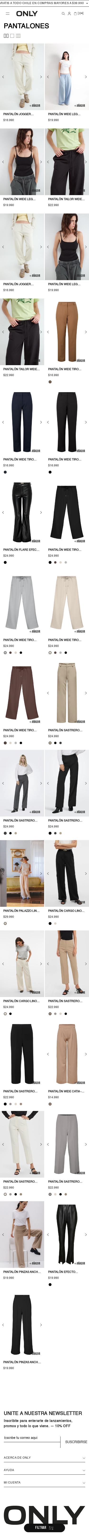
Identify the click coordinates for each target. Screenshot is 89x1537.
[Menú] (7, 14)
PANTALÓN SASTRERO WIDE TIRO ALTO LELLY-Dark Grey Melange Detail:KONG (19, 821)
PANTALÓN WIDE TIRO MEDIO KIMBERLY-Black (65, 550)
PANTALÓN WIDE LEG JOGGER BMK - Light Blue (63, 115)
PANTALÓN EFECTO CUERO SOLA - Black (63, 1273)
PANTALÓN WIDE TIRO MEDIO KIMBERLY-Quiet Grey (20, 641)
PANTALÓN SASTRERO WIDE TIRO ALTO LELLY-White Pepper (64, 731)
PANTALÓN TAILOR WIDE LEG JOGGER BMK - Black (66, 200)
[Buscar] (63, 14)
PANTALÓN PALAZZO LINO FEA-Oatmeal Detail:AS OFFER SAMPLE (21, 911)
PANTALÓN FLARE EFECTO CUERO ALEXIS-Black (21, 550)
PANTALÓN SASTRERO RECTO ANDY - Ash (64, 1182)
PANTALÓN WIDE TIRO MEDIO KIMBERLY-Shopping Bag (18, 731)
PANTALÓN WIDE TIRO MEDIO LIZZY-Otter (63, 370)
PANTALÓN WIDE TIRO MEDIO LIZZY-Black (63, 460)
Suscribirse (75, 1442)
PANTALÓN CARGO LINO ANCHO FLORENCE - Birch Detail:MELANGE (20, 1002)
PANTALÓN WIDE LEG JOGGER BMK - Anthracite (18, 200)
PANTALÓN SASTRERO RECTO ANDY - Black (19, 1092)
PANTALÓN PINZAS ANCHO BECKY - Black (21, 1363)
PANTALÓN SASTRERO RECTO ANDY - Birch (19, 1182)
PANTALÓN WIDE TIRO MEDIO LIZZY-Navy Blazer (18, 460)
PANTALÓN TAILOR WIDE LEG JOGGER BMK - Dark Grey (21, 370)
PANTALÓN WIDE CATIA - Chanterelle (64, 1092)
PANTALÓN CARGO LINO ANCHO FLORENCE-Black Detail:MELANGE (66, 911)
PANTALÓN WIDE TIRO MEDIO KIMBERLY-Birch (65, 641)
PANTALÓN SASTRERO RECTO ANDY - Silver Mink (64, 1002)
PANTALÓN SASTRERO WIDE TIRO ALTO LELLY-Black (64, 821)
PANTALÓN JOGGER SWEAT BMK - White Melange (17, 115)
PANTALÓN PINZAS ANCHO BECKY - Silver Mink (21, 1273)
